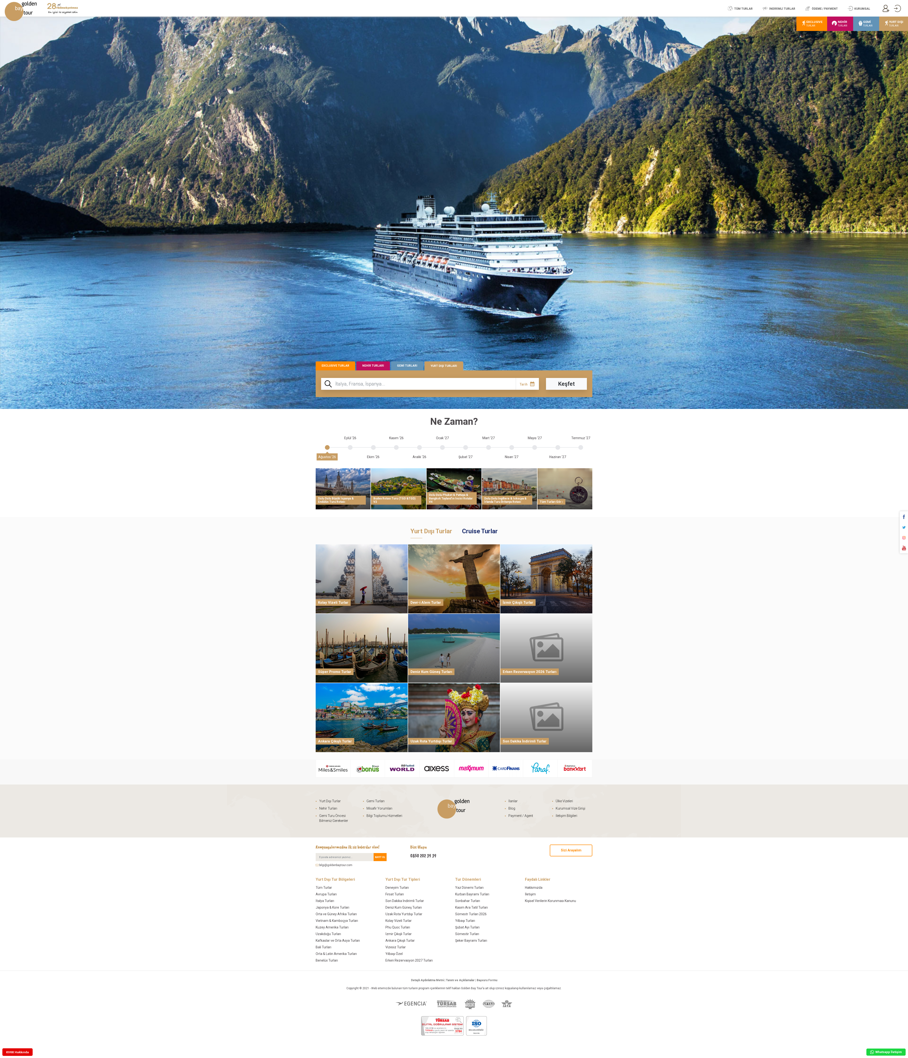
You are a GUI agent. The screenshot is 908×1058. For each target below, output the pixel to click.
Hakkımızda (533, 887)
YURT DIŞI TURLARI (444, 366)
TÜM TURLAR (743, 8)
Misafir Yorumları (379, 808)
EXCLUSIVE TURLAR (335, 365)
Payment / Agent (520, 816)
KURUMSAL (862, 8)
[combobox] (430, 384)
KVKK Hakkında (17, 1052)
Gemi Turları (375, 801)
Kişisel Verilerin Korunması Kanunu (550, 901)
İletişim (530, 894)
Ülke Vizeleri (564, 801)
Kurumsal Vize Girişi (570, 808)
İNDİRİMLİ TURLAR (782, 8)
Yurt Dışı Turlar (330, 801)
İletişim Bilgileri (566, 816)
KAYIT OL (380, 857)
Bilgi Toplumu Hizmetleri (384, 816)
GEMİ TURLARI (407, 365)
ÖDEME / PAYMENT (825, 8)
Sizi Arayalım (571, 850)
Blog (511, 808)
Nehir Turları (328, 808)
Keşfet (566, 384)
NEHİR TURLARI (373, 365)
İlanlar (513, 801)
